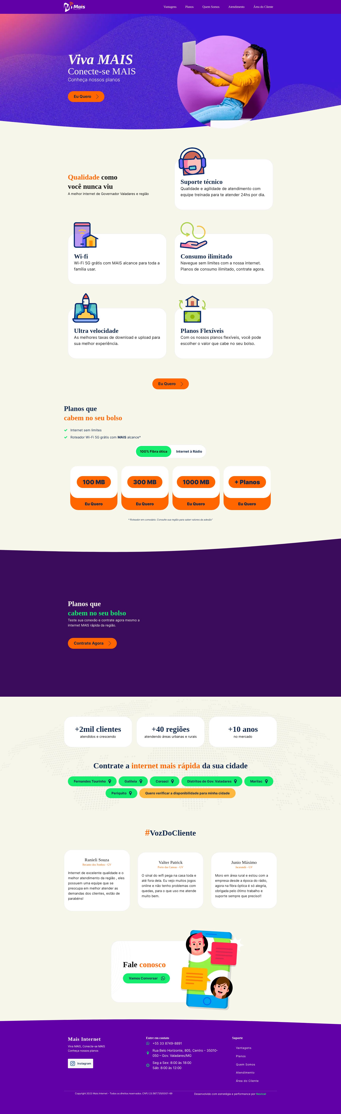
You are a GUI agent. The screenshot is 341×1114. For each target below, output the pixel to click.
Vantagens (170, 6)
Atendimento (236, 6)
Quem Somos (210, 6)
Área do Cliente (263, 6)
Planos (189, 6)
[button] (86, 96)
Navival (261, 1093)
